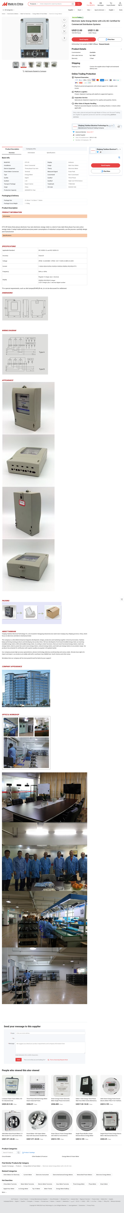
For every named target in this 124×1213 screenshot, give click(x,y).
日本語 (83, 1201)
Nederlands (66, 1201)
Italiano (52, 1201)
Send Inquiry (83, 39)
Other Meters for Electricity (11, 1175)
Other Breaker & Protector (39, 1156)
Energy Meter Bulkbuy (62, 1189)
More (3, 1192)
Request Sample (104, 44)
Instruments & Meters (12, 13)
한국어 (77, 1201)
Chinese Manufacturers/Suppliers (39, 1199)
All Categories (9, 10)
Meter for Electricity (25, 13)
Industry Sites (74, 1199)
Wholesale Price (65, 1199)
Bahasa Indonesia (115, 1201)
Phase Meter (92, 1184)
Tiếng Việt (106, 1201)
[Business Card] (119, 157)
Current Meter (28, 1175)
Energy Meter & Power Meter (40, 13)
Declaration (82, 1205)
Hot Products (14, 1199)
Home (3, 13)
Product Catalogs (29, 1152)
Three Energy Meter (79, 1184)
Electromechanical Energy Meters (63, 1175)
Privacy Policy (90, 1205)
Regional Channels (85, 1199)
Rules (120, 10)
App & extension (99, 10)
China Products (24, 1199)
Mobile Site (104, 1199)
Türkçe (100, 1201)
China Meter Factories (10, 1184)
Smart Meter (104, 1184)
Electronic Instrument (42, 1175)
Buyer (79, 10)
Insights (111, 1199)
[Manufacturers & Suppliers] (12, 4)
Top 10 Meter (36, 1189)
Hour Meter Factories (62, 1184)
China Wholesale (54, 1199)
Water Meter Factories (27, 1184)
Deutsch (58, 1201)
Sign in (120, 5)
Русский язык (44, 1201)
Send (18, 1060)
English (17, 1201)
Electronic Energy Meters (55, 13)
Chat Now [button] (111, 39)
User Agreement (73, 1205)
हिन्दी (88, 1201)
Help (88, 10)
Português (29, 1201)
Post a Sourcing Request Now (58, 1060)
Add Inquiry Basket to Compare (35, 71)
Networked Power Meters (84, 1175)
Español (23, 1201)
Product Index (95, 1199)
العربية (72, 1201)
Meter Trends (48, 1189)
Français (36, 1201)
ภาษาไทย (93, 1201)
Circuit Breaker (6, 1156)
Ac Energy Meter (23, 1189)
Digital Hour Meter (8, 1189)
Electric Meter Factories (45, 1184)
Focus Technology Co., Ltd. (49, 1205)
